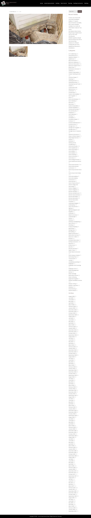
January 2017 (72, 489)
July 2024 (71, 338)
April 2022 (71, 383)
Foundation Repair (73, 119)
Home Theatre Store (74, 183)
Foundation (71, 117)
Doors (70, 97)
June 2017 (71, 481)
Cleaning (71, 79)
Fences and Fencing (73, 109)
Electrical (71, 102)
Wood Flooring (72, 289)
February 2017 (72, 487)
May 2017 (71, 482)
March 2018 (71, 466)
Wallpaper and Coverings (75, 265)
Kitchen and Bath (73, 191)
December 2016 (72, 491)
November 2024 (72, 331)
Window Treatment (73, 285)
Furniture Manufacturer (74, 122)
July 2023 (71, 358)
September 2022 (73, 375)
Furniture (71, 121)
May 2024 (71, 341)
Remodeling (71, 231)
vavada (70, 260)
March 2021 (71, 405)
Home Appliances (73, 148)
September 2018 (73, 456)
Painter (70, 218)
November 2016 (72, 493)
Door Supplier (72, 96)
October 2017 (72, 474)
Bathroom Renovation (74, 64)
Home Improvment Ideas (75, 173)
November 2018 (72, 452)
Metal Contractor (73, 215)
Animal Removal (72, 55)
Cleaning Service (73, 80)
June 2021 (71, 400)
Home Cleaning (72, 154)
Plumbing (71, 225)
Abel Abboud (13, 11)
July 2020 (71, 419)
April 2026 (71, 303)
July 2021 (71, 398)
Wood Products (72, 290)
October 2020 (72, 414)
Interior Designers (73, 190)
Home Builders (72, 153)
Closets (70, 85)
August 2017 (71, 477)
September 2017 (73, 476)
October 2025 (72, 313)
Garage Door (72, 126)
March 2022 (71, 385)
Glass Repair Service (73, 138)
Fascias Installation (73, 107)
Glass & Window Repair (74, 136)
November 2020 (72, 412)
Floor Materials (72, 114)
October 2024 (72, 333)
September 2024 (73, 335)
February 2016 (72, 508)
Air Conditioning (72, 54)
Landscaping (72, 205)
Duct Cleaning (72, 101)
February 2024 (72, 346)
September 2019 (73, 435)
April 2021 (71, 404)
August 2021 (71, 397)
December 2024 (73, 330)
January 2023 (72, 368)
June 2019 (71, 440)
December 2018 (72, 451)
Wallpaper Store (73, 268)
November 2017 (72, 472)
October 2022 (72, 373)
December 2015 (72, 511)
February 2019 (72, 447)
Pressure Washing (73, 226)
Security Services (73, 248)
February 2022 (72, 387)
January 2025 (72, 328)
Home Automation (73, 149)
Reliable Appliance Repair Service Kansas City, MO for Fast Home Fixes (75, 39)
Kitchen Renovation (73, 198)
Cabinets (71, 70)
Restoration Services (74, 235)
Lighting (70, 208)
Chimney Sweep (72, 77)
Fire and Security (73, 111)
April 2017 (71, 484)
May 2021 (71, 402)
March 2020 (71, 425)
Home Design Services (74, 159)
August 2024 (72, 336)
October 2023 (72, 353)
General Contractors (74, 134)
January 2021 (72, 409)
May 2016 (71, 503)
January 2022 (72, 388)
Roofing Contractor (78, 3)
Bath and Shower (73, 60)
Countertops (72, 92)
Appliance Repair (73, 57)
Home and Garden (73, 146)
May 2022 (71, 382)
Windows (71, 287)
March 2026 (71, 305)
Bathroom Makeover (74, 62)
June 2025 (71, 320)
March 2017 (71, 486)
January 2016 (72, 509)
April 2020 (71, 424)
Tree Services (72, 258)
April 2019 (71, 444)
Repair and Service (73, 233)
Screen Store (72, 245)
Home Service (72, 181)
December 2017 (72, 471)
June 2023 (71, 360)
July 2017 (71, 479)
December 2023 (72, 350)
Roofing (57, 3)
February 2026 (72, 306)
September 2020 (73, 415)
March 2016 (71, 506)
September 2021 (73, 395)
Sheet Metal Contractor (74, 252)
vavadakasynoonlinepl (74, 262)
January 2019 (72, 449)
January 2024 (72, 348)
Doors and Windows (73, 99)
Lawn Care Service (73, 206)
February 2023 (72, 367)
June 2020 (71, 420)
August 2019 (71, 437)
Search (79, 11)
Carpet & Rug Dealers (74, 72)
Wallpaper (71, 263)
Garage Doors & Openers (75, 131)
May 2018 (71, 462)
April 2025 (71, 323)
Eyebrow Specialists (73, 106)
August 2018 (71, 457)
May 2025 (71, 321)
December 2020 (73, 410)
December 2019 (72, 430)
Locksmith (71, 213)
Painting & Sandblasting (74, 221)
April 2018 (71, 464)
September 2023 (73, 355)
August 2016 (71, 498)
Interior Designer (73, 188)
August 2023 (71, 357)
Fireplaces (71, 112)
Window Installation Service (75, 280)
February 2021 (72, 407)
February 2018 (72, 467)
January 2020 (72, 429)
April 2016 (71, 504)
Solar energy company (74, 255)
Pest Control (64, 3)
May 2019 (71, 442)
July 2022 (71, 378)
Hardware (71, 141)
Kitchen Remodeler (73, 196)
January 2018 (72, 469)
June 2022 (71, 380)
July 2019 (71, 439)
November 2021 (72, 392)
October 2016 (72, 494)
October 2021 (72, 393)
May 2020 (71, 422)
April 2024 (71, 343)
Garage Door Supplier (74, 127)
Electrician (71, 104)
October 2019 (72, 434)
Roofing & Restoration (74, 240)
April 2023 (71, 363)
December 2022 (72, 370)
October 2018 (72, 454)
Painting (86, 3)
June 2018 (71, 461)
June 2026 (71, 299)
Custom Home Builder (74, 94)
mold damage (72, 216)
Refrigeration (72, 230)
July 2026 (71, 298)
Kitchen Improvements (74, 195)
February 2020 (72, 427)
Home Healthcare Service (75, 161)
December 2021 (72, 390)
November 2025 (72, 311)
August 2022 (71, 377)
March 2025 (71, 325)
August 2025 (72, 316)
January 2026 (72, 308)
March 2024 (71, 345)
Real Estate (71, 228)
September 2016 (73, 496)
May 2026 (71, 301)
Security (71, 247)
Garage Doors (72, 129)
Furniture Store (72, 124)
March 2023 (71, 365)
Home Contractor (73, 156)
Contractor (71, 90)
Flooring (70, 3)
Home (41, 3)
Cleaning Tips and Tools (74, 84)
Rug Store (71, 243)
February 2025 (72, 326)
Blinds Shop (71, 67)
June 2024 (71, 340)
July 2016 (71, 499)
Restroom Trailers (73, 237)
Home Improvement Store (75, 169)
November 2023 (72, 352)
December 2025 (73, 310)
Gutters (70, 139)
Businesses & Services (74, 69)
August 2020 (72, 417)
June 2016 (71, 501)
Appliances (71, 59)
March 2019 (71, 445)
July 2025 (71, 318)
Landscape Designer (73, 203)
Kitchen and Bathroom (74, 193)
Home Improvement (49, 3)
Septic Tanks (72, 250)
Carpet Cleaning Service (74, 74)
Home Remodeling (73, 176)
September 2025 (73, 315)
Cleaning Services (73, 82)
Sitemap (60, 516)
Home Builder (72, 151)
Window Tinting (72, 283)
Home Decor (72, 158)
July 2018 (71, 459)
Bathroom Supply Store (74, 65)
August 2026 (72, 296)
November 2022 (72, 372)
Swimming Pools (72, 257)
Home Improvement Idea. (43, 516)
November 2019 (72, 432)
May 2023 (71, 362)
